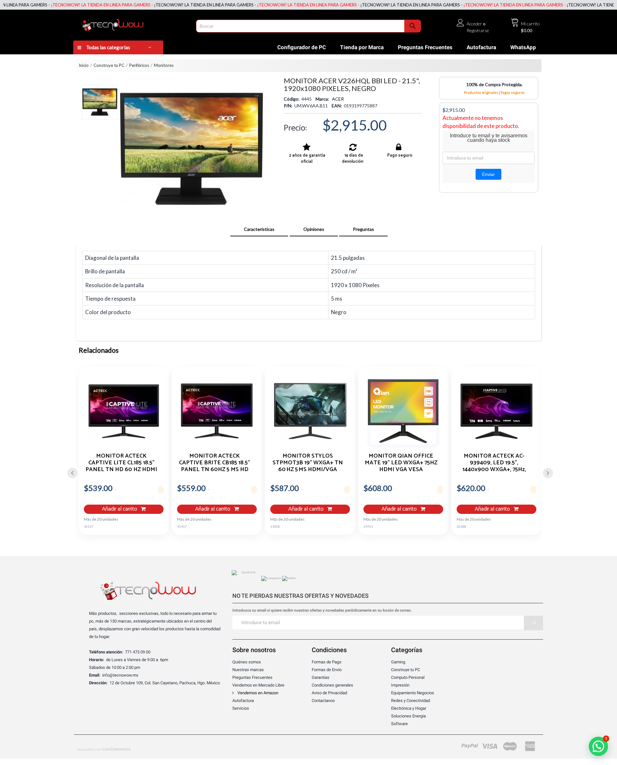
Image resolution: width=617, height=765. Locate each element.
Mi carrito (530, 23)
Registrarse (478, 30)
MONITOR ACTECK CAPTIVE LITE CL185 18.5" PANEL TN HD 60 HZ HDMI (121, 462)
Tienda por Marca (362, 47)
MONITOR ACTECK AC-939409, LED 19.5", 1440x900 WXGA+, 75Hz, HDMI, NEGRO (494, 462)
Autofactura (481, 47)
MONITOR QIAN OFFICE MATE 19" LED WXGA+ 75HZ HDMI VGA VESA (401, 462)
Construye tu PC (109, 65)
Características (259, 229)
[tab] (259, 229)
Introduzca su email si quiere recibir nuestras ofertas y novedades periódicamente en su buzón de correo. (322, 610)
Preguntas (363, 229)
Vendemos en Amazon (257, 692)
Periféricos (139, 65)
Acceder (474, 23)
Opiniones (313, 229)
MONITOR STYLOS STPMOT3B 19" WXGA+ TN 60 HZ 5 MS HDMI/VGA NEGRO (308, 462)
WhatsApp (523, 47)
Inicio (84, 65)
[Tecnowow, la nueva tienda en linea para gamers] (132, 24)
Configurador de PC (301, 47)
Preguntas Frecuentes (425, 47)
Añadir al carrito (120, 509)
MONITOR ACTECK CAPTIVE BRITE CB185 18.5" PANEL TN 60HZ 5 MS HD (214, 462)
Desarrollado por (104, 749)
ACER (338, 99)
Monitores (164, 65)
